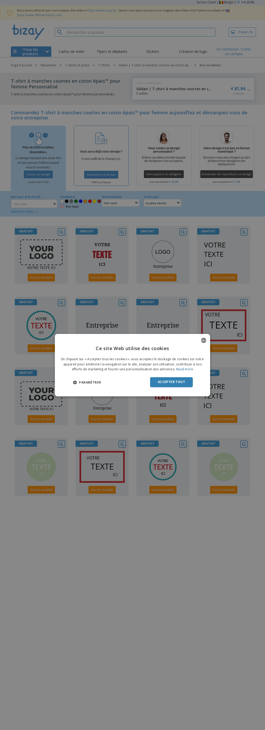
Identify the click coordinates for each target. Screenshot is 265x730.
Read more (184, 369)
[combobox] (203, 340)
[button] (87, 382)
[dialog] (132, 365)
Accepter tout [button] (171, 382)
